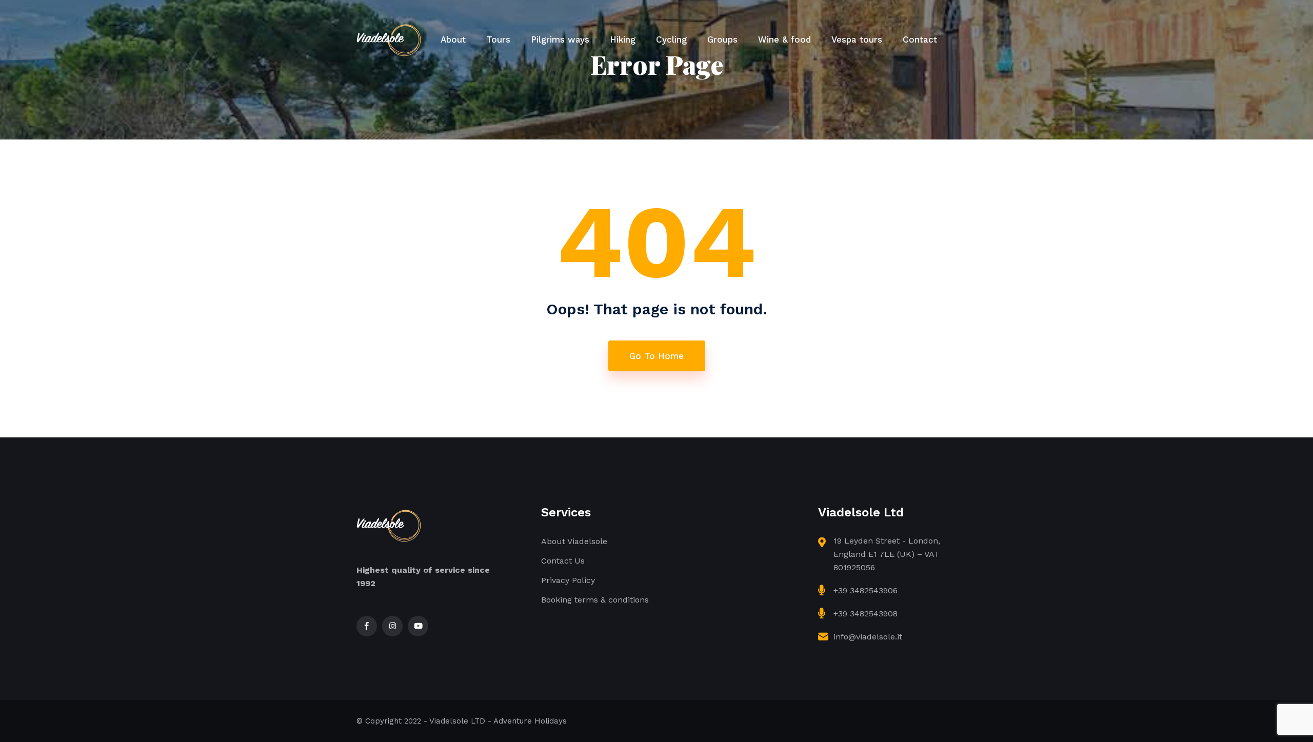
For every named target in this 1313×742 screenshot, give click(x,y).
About (453, 39)
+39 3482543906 (865, 590)
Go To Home (656, 356)
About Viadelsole (574, 541)
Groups (722, 39)
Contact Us (563, 561)
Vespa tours (856, 39)
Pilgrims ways (560, 39)
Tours (498, 39)
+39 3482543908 (865, 613)
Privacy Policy (568, 580)
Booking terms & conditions (595, 600)
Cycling (671, 39)
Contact (920, 39)
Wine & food (784, 39)
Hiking (622, 39)
